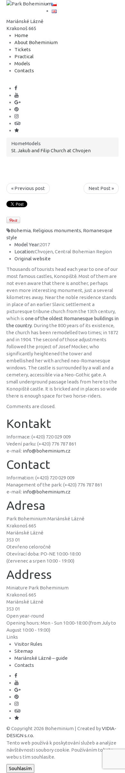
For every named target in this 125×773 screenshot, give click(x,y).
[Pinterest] (16, 109)
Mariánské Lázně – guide (41, 658)
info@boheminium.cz (47, 451)
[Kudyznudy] (16, 130)
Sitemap (23, 651)
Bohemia (21, 230)
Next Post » (101, 188)
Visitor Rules (28, 644)
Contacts (24, 70)
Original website (32, 258)
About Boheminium (36, 42)
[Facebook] (15, 88)
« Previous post (28, 188)
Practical (24, 56)
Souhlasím (20, 768)
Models (22, 63)
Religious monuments (57, 230)
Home (21, 35)
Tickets (22, 49)
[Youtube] (16, 95)
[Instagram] (16, 116)
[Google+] (17, 102)
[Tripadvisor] (17, 123)
